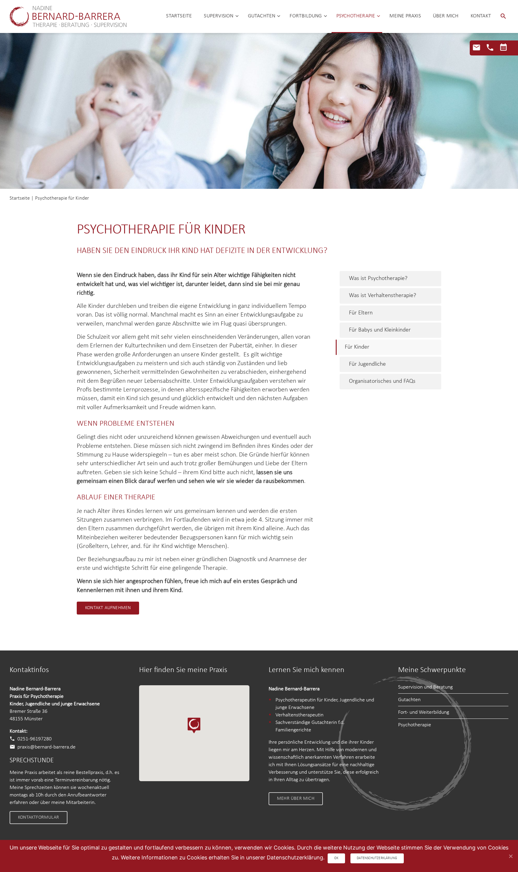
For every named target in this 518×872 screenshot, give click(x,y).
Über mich (446, 16)
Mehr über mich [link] (295, 798)
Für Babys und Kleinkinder (380, 330)
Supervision (218, 16)
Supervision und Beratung (425, 687)
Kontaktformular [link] (38, 817)
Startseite (179, 16)
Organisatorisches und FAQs (382, 381)
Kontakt (481, 16)
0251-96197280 (34, 739)
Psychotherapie (355, 16)
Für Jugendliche (367, 364)
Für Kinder (357, 347)
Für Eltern (361, 313)
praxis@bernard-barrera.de (46, 747)
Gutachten (261, 16)
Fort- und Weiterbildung (423, 712)
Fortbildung (306, 16)
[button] (503, 16)
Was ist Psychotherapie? (378, 278)
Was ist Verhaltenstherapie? (382, 296)
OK (336, 858)
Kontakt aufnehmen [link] (108, 608)
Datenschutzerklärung (377, 858)
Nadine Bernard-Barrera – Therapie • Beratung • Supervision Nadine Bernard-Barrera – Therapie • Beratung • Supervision (68, 16)
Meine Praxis (405, 16)
